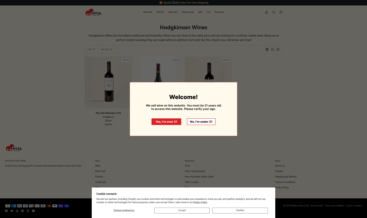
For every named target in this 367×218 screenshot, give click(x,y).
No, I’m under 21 (201, 121)
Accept (182, 210)
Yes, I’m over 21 (166, 121)
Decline (240, 210)
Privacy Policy (200, 202)
